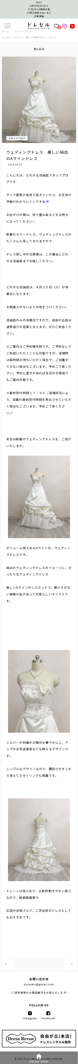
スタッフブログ (16, 138)
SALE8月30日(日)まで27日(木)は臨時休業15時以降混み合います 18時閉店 (39, 9)
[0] (56, 26)
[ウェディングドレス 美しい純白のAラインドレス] (39, 28)
